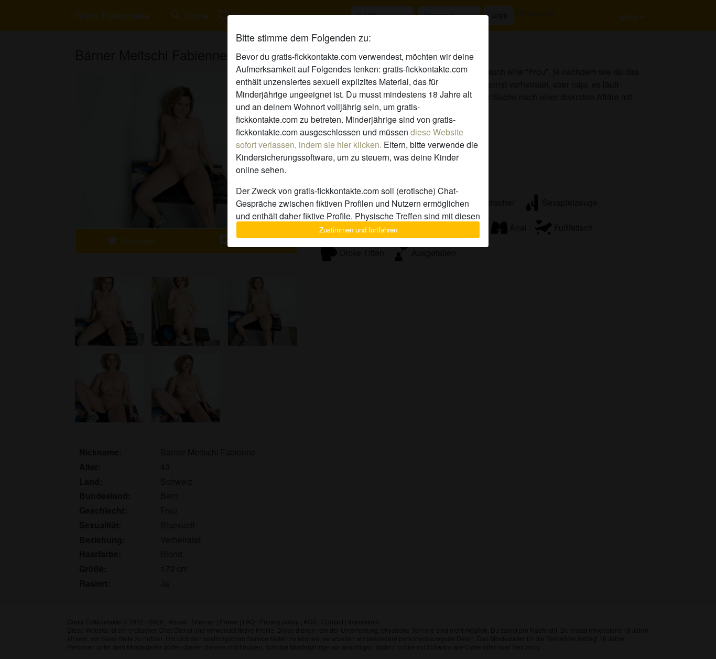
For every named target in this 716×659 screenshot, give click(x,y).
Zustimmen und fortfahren (358, 230)
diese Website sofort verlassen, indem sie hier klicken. (349, 138)
